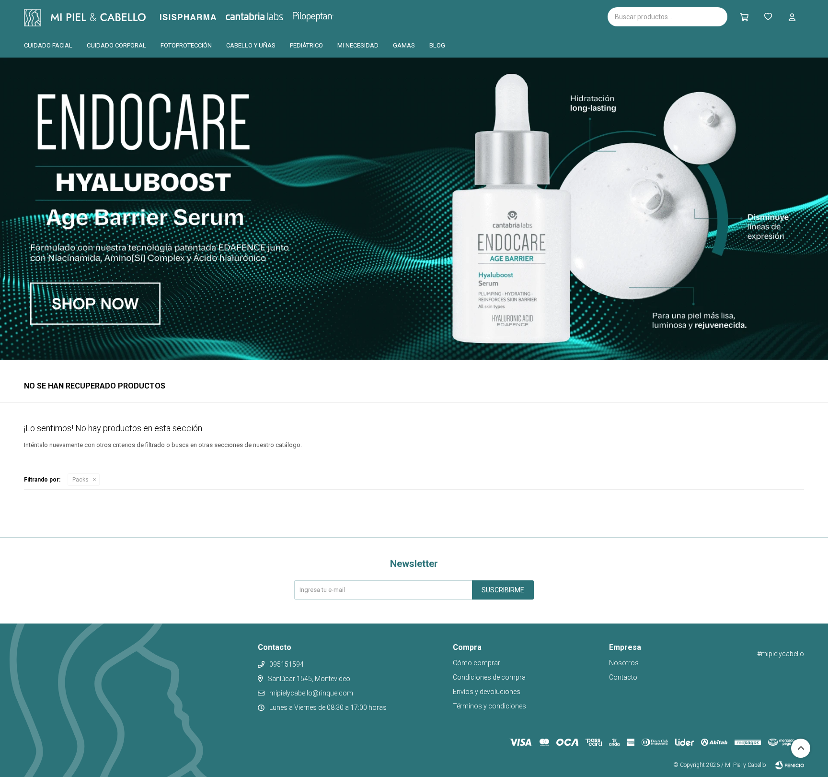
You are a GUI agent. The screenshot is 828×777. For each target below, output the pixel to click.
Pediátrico (306, 45)
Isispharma (201, 17)
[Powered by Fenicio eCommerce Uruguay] (789, 765)
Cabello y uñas (251, 45)
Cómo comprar (476, 663)
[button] (744, 17)
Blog (437, 45)
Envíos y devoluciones (486, 691)
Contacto (623, 677)
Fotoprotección (186, 45)
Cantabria (270, 15)
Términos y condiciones (489, 706)
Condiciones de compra (489, 677)
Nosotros (624, 663)
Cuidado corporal (116, 45)
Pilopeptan (320, 15)
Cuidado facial (48, 45)
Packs (80, 479)
